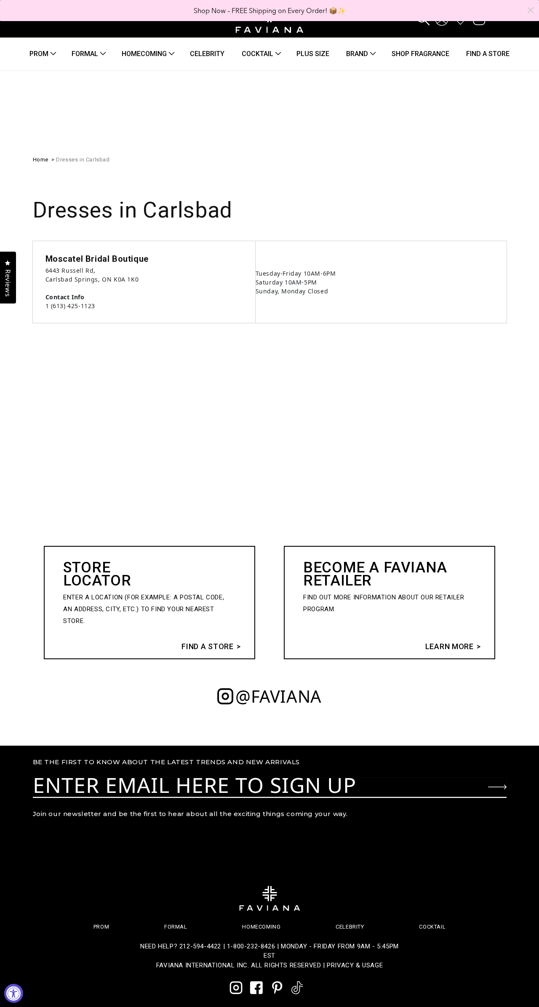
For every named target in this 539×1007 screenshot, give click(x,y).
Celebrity (350, 927)
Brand (357, 54)
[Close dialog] (530, 10)
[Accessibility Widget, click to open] (13, 993)
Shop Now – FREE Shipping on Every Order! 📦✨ (270, 10)
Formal (85, 54)
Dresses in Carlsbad (82, 159)
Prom (38, 54)
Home (40, 159)
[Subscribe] (497, 787)
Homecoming (144, 54)
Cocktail (257, 54)
